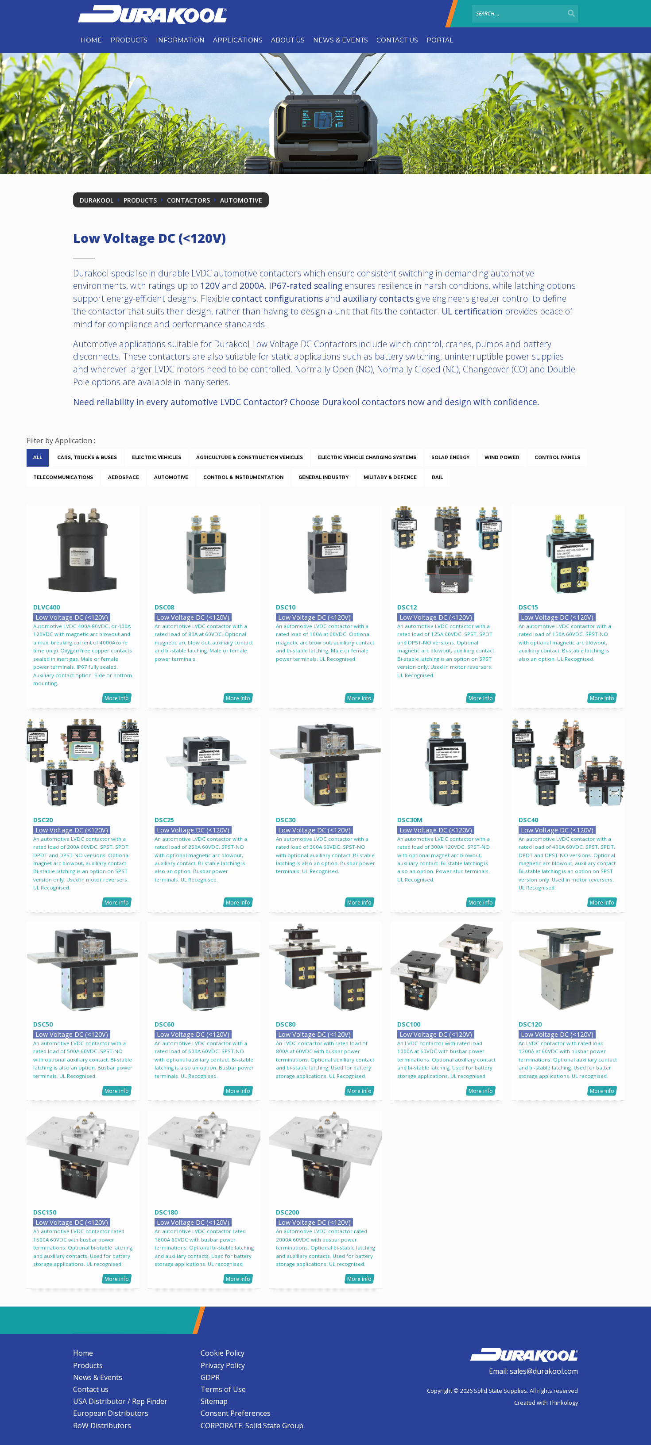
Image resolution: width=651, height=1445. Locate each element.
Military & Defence (390, 477)
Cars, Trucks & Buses (87, 457)
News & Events (340, 40)
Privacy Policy (223, 1365)
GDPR (210, 1377)
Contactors (188, 200)
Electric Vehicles (156, 457)
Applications (238, 40)
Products (128, 40)
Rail (437, 477)
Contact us (397, 40)
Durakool (96, 200)
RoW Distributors (102, 1425)
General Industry (323, 477)
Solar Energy (450, 457)
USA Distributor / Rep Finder (120, 1401)
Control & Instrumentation (243, 477)
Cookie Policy (222, 1353)
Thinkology (563, 1403)
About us (288, 40)
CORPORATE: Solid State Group (252, 1425)
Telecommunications (63, 477)
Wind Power (501, 457)
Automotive (241, 200)
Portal (439, 40)
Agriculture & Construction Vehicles (249, 457)
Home (91, 40)
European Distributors (110, 1413)
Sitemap (214, 1401)
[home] (524, 1353)
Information (180, 40)
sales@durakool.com (544, 1371)
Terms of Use (223, 1389)
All (37, 457)
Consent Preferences (236, 1413)
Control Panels (557, 457)
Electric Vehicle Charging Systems (367, 457)
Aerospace (123, 477)
